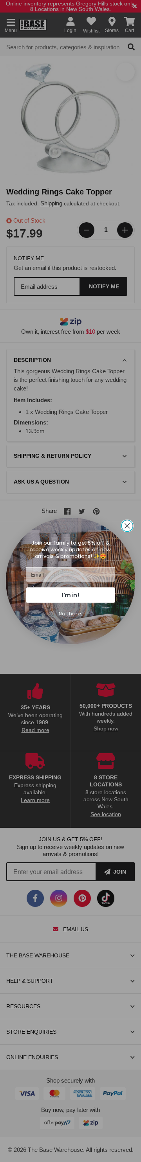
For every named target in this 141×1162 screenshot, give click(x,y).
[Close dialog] (127, 525)
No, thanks (70, 613)
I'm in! (70, 595)
